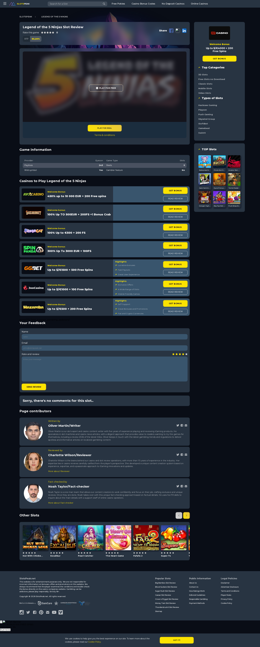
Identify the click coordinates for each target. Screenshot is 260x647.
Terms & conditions (104, 135)
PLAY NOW (5, 630)
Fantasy (66, 545)
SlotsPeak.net (27, 578)
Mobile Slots (205, 88)
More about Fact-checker (60, 503)
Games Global (90, 531)
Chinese (149, 545)
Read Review (175, 198)
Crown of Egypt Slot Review (166, 599)
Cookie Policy (226, 603)
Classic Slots (205, 84)
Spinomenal (35, 529)
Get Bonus (175, 190)
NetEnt (63, 531)
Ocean (93, 545)
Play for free (35, 536)
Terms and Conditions (230, 591)
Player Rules (226, 595)
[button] (179, 515)
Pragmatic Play (174, 531)
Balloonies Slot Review (204, 170)
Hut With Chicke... (33, 556)
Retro (121, 545)
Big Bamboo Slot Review (165, 583)
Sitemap (158, 611)
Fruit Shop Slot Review (234, 206)
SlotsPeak (26, 16)
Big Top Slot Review (219, 206)
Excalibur (55, 556)
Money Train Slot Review (165, 603)
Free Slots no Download (211, 79)
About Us (193, 583)
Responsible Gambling (198, 599)
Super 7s (166, 556)
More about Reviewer (59, 471)
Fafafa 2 (137, 556)
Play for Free (107, 88)
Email (25, 343)
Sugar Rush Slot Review (165, 591)
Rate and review (30, 354)
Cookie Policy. (94, 642)
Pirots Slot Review (219, 170)
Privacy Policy (226, 599)
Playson (202, 110)
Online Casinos (199, 3)
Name (25, 331)
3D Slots (203, 74)
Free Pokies (118, 3)
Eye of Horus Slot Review (219, 188)
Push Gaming (205, 114)
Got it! (176, 640)
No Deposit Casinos (173, 3)
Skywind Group (206, 119)
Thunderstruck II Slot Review (167, 607)
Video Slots (204, 93)
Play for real (104, 128)
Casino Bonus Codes (143, 3)
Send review (34, 387)
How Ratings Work (197, 591)
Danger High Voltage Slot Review (204, 206)
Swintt (202, 133)
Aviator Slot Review (234, 170)
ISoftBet (203, 123)
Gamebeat (204, 128)
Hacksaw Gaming (207, 105)
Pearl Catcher (85, 556)
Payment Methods (197, 603)
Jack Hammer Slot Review (204, 188)
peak (23, 4)
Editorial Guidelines (197, 595)
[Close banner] (1, 621)
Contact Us (193, 587)
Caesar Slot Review (163, 595)
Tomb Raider (234, 188)
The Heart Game (115, 556)
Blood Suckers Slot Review (166, 587)
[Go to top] (255, 641)
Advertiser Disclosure (230, 587)
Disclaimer (225, 583)
